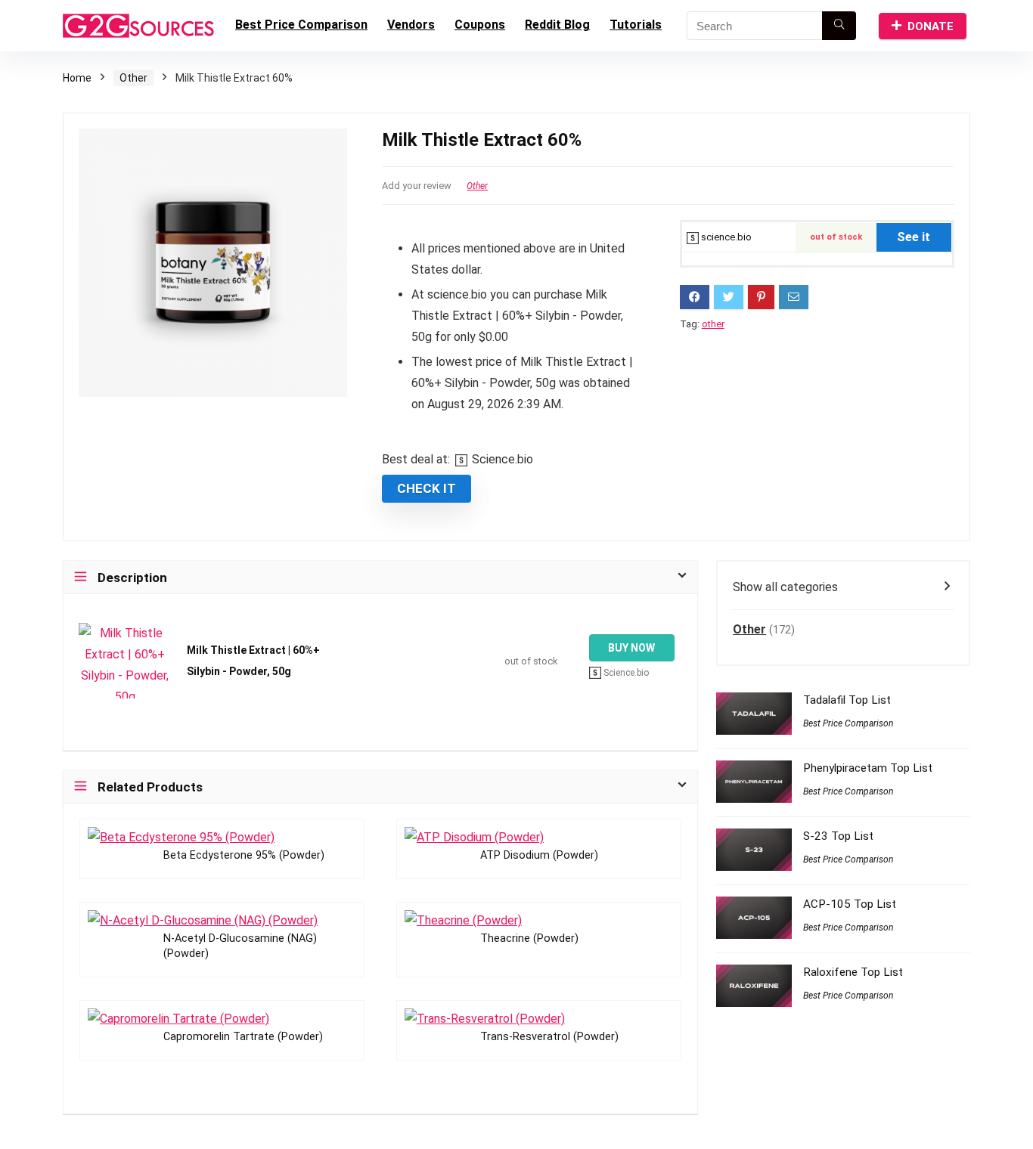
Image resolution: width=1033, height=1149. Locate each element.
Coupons (479, 24)
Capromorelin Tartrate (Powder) (243, 1036)
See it (913, 237)
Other (133, 78)
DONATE (930, 26)
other (713, 324)
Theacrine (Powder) (529, 938)
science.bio (725, 237)
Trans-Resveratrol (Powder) (549, 1036)
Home (77, 78)
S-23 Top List (838, 836)
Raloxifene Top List (853, 972)
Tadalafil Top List (847, 700)
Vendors (411, 24)
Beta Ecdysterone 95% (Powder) (243, 855)
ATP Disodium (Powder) (539, 855)
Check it (426, 488)
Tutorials (636, 24)
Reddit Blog (557, 24)
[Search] (839, 25)
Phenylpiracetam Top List (867, 768)
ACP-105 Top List (849, 904)
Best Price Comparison (301, 24)
